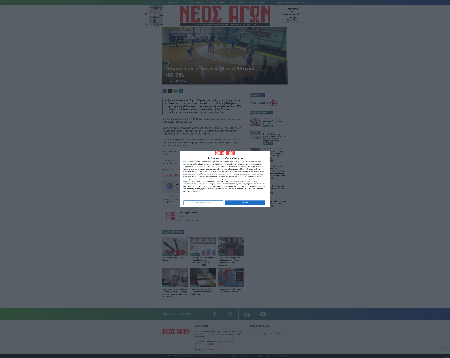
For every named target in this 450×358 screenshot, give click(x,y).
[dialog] (225, 179)
